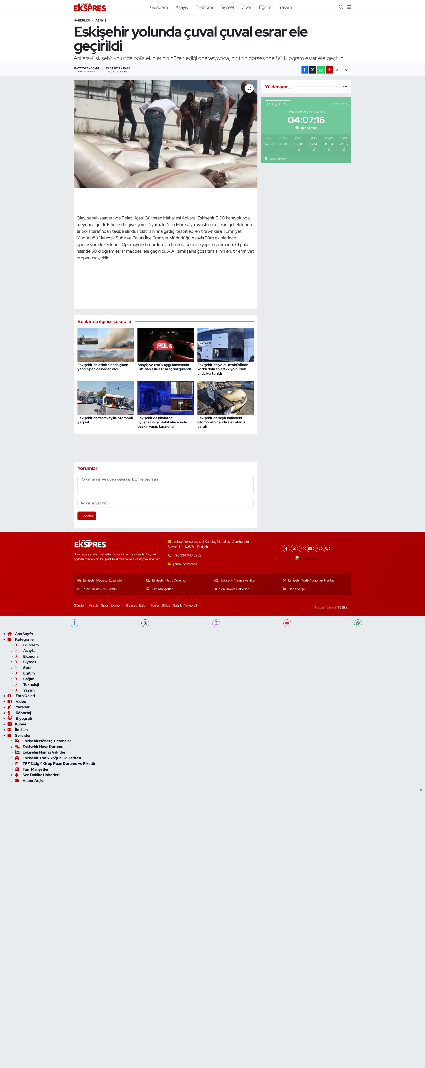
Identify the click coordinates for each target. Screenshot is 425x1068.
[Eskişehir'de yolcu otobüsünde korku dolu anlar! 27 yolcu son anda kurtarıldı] (225, 344)
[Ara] (341, 7)
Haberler (82, 20)
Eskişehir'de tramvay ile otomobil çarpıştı (105, 420)
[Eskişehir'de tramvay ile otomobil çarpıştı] (105, 397)
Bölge (166, 605)
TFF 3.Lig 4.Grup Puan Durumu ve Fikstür (59, 763)
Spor (246, 7)
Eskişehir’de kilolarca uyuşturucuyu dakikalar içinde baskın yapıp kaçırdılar (162, 422)
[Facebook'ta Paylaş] (304, 70)
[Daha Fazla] (329, 70)
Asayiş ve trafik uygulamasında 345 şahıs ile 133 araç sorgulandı (164, 366)
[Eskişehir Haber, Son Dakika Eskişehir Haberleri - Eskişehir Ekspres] (90, 7)
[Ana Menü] (349, 7)
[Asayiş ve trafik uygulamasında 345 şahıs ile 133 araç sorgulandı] (165, 344)
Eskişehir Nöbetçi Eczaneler (103, 580)
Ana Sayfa (24, 633)
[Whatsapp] (318, 548)
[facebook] (74, 623)
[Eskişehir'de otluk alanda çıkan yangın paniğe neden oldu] (105, 344)
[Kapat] (422, 790)
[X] (294, 548)
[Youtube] (310, 548)
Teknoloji (190, 605)
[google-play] (306, 558)
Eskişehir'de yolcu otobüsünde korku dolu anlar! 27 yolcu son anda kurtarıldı (222, 369)
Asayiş (182, 7)
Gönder (87, 516)
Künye (20, 724)
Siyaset (227, 7)
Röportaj (23, 712)
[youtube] (287, 623)
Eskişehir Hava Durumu (168, 580)
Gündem (159, 7)
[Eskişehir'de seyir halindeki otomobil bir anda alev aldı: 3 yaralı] (225, 397)
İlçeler (155, 605)
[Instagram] (302, 548)
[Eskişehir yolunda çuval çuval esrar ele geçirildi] (166, 134)
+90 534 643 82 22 (187, 555)
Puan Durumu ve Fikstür (100, 589)
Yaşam (285, 7)
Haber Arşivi (297, 589)
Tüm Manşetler (162, 589)
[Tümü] (345, 86)
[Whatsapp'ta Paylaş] (321, 70)
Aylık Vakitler (277, 159)
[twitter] (145, 623)
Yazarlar (22, 707)
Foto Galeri (25, 695)
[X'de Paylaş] (312, 70)
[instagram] (216, 623)
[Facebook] (286, 548)
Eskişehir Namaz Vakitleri (238, 580)
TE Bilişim (344, 607)
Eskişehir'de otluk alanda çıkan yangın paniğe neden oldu (102, 366)
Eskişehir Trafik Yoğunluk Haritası (311, 580)
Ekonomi (204, 7)
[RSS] (326, 548)
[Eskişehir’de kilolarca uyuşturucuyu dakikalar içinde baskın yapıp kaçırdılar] (165, 397)
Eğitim (265, 7)
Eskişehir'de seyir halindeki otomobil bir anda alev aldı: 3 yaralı (221, 422)
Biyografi (23, 718)
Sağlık (177, 605)
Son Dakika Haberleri (234, 589)
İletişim (21, 729)
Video (20, 701)
